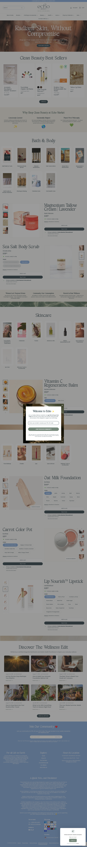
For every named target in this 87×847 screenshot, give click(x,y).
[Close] (62, 405)
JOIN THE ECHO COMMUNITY (44, 429)
